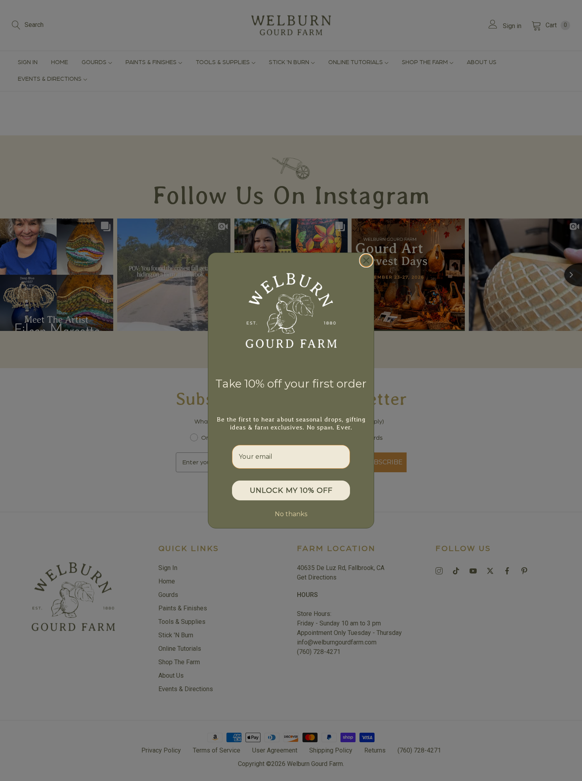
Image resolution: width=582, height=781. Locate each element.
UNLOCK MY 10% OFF (291, 490)
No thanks (291, 514)
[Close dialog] (366, 260)
